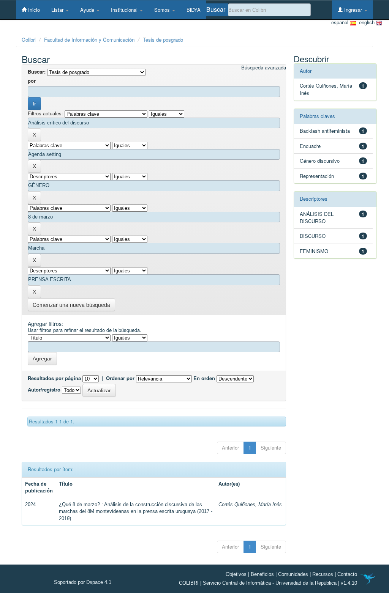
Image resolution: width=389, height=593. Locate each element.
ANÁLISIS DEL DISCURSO (317, 217)
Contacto (347, 574)
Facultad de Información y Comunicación (89, 39)
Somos (162, 9)
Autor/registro (44, 389)
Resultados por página (54, 378)
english (366, 22)
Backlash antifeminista (325, 130)
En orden (204, 378)
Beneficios (262, 574)
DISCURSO (313, 235)
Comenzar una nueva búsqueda (71, 304)
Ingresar (353, 9)
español (340, 22)
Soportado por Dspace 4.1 (82, 582)
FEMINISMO (314, 251)
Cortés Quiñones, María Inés (250, 504)
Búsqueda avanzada (263, 67)
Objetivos (236, 574)
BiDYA (194, 9)
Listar (58, 9)
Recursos (322, 574)
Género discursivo (320, 160)
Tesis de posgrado (163, 39)
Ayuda (88, 9)
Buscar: (37, 71)
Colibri (29, 39)
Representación (317, 175)
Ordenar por (120, 378)
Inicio (33, 9)
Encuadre (310, 145)
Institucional (125, 9)
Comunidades (293, 574)
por (32, 80)
